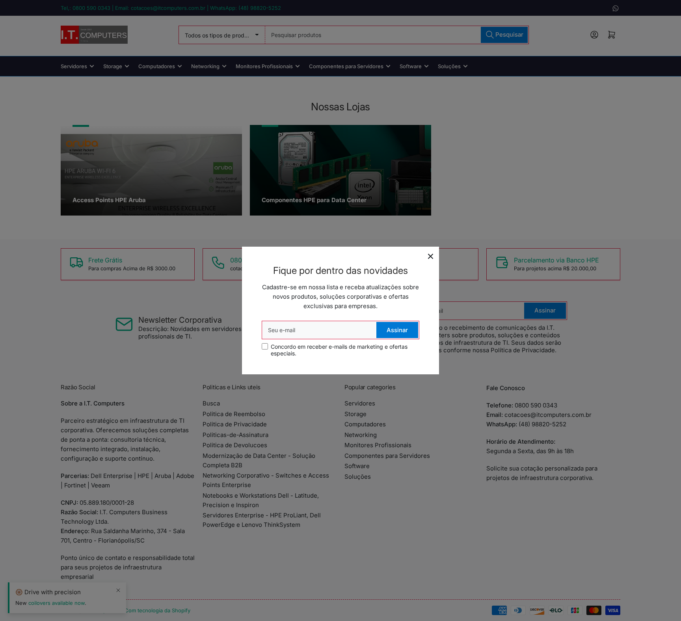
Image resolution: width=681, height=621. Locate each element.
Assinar (397, 330)
